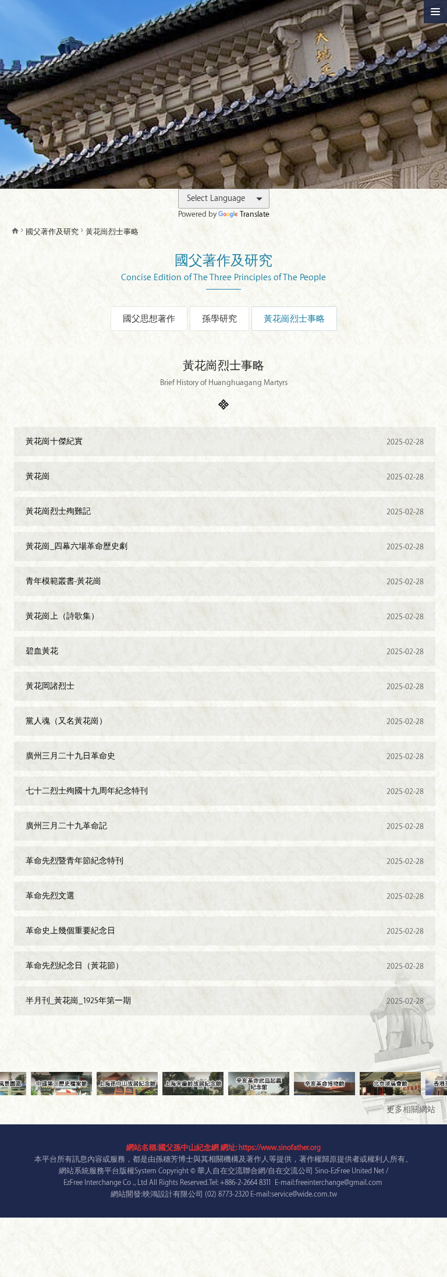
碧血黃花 (225, 651)
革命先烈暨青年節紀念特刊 (225, 861)
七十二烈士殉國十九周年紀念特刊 (225, 791)
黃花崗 (225, 476)
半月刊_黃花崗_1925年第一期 (225, 1001)
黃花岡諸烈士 (225, 686)
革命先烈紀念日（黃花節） (225, 966)
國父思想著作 (149, 319)
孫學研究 (219, 319)
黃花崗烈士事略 (294, 319)
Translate (254, 214)
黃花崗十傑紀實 (225, 441)
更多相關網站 (410, 1109)
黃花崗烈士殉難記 (225, 511)
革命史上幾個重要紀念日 (225, 931)
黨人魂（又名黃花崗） (225, 721)
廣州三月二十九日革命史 (225, 756)
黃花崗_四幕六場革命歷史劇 (225, 546)
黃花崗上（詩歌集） (225, 616)
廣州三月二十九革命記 (225, 826)
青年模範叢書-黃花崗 (225, 581)
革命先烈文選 (225, 896)
